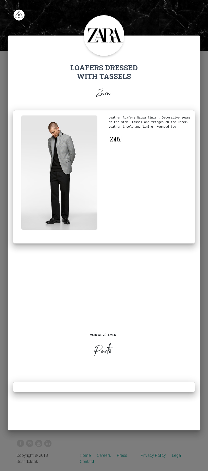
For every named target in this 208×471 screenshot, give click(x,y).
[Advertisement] (104, 293)
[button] (115, 139)
